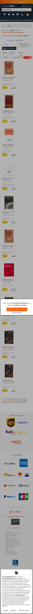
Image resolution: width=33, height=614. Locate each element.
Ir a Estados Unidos (17, 309)
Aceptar (6, 610)
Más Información (24, 610)
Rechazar (13, 610)
